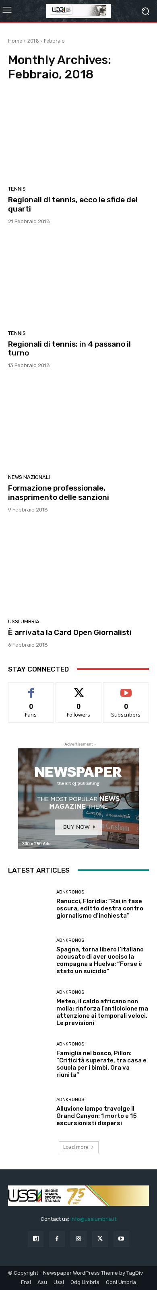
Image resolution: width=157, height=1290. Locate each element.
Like (31, 689)
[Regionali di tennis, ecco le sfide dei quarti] (78, 136)
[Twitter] (100, 1239)
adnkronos (70, 892)
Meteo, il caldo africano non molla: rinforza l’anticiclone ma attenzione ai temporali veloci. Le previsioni (102, 1012)
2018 (33, 40)
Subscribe (126, 689)
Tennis (17, 188)
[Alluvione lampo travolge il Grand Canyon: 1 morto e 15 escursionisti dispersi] (29, 1112)
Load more (76, 1147)
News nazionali (29, 477)
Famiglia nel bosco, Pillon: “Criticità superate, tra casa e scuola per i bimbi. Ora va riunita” (101, 1064)
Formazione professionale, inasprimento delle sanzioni (58, 492)
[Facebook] (57, 1239)
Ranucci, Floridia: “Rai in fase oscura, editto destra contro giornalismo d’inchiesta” (99, 908)
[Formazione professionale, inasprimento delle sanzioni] (78, 424)
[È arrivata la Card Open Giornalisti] (78, 568)
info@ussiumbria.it (93, 1219)
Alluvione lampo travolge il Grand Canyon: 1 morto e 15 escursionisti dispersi (96, 1116)
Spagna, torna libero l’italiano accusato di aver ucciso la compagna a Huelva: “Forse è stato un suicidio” (100, 960)
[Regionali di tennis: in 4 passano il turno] (78, 280)
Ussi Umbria (23, 621)
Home (15, 40)
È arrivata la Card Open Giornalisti (70, 632)
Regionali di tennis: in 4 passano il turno (69, 348)
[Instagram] (78, 1239)
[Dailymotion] (35, 1239)
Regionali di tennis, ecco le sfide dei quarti (73, 204)
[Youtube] (121, 1239)
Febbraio (54, 40)
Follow (78, 689)
